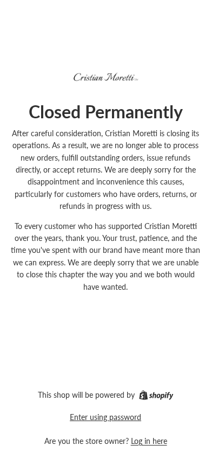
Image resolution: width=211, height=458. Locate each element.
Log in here (149, 441)
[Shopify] (156, 395)
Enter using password (105, 417)
